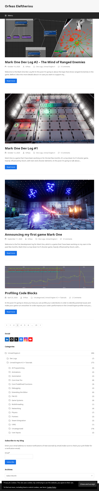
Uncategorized (39, 298)
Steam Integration (19, 420)
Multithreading (17, 404)
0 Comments (65, 67)
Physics (14, 412)
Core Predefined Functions (22, 384)
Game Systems (17, 400)
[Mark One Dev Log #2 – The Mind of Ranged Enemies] (49, 38)
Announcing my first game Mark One (33, 234)
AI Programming (18, 368)
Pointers (15, 416)
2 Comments (76, 298)
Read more (11, 81)
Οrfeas (28, 67)
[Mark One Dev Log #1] (49, 118)
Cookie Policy (51, 487)
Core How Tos (17, 380)
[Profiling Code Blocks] (49, 277)
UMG (14, 424)
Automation (16, 376)
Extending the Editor (20, 392)
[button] (9, 15)
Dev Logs (39, 67)
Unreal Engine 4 (49, 67)
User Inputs (16, 432)
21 (37, 325)
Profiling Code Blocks (21, 293)
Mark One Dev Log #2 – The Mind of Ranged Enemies (45, 62)
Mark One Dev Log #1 (21, 148)
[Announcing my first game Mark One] (49, 204)
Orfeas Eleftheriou (19, 6)
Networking (16, 408)
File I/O (14, 396)
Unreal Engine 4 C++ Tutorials (55, 298)
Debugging (16, 388)
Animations (16, 372)
